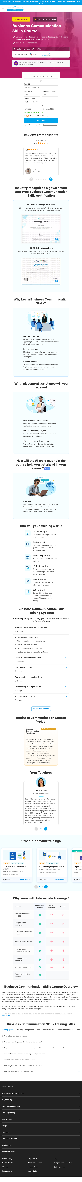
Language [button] (5, 1132)
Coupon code (29, 106)
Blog (55, 1159)
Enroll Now (41, 120)
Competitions (7, 1171)
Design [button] (4, 1126)
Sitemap (5, 1167)
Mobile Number (29, 98)
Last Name (49, 91)
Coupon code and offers (63, 1163)
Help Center (32, 1159)
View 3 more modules (41, 708)
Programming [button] (7, 1100)
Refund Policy (7, 1159)
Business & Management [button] (11, 1106)
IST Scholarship (8, 1163)
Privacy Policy (33, 1167)
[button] (3, 8)
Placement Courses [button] (9, 1152)
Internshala (32, 1171)
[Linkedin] (59, 1167)
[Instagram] (55, 1167)
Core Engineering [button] (8, 1113)
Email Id (27, 84)
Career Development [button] (9, 1139)
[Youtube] (64, 1167)
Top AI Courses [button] (7, 1087)
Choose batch (47, 106)
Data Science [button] (7, 1119)
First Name (28, 91)
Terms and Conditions (50, 125)
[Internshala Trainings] (15, 8)
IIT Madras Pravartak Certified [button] (13, 1093)
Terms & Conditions (35, 1163)
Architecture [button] (6, 1145)
